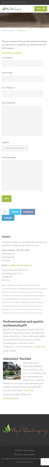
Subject (5, 142)
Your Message (9, 157)
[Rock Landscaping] (13, 8)
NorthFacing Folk (11, 398)
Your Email (7, 72)
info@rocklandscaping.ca (20, 265)
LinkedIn (8, 218)
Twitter (15, 212)
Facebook (28, 212)
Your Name (7, 57)
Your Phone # (8, 87)
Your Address (8, 103)
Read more (40, 346)
